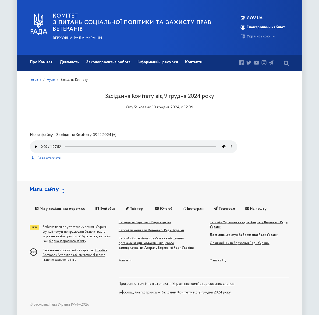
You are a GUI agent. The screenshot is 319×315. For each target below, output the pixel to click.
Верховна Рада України (77, 38)
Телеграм (226, 209)
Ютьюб (165, 209)
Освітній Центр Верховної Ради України (239, 243)
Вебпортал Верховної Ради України (145, 222)
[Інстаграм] (264, 63)
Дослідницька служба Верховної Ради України (244, 235)
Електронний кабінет (266, 27)
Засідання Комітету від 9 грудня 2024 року (196, 292)
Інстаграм (195, 209)
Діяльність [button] (69, 62)
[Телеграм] (271, 63)
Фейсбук (107, 209)
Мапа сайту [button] (44, 189)
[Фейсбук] (241, 63)
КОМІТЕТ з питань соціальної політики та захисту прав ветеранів (132, 22)
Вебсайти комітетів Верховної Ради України (151, 230)
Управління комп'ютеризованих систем (203, 284)
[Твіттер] (248, 63)
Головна (35, 80)
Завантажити (49, 158)
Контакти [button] (193, 62)
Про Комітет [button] (41, 62)
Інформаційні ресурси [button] (158, 62)
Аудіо (51, 80)
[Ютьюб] (256, 63)
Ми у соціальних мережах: (62, 209)
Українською (258, 36)
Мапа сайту (218, 260)
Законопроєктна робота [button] (108, 62)
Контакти (125, 260)
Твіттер (136, 209)
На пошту (257, 209)
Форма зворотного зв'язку (67, 241)
